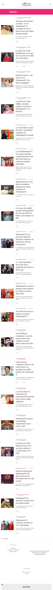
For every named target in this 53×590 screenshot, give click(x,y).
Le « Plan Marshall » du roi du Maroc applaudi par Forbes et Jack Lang (25, 266)
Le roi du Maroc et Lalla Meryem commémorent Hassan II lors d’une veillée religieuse (25, 396)
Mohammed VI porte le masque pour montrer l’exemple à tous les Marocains (25, 290)
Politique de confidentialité (13, 550)
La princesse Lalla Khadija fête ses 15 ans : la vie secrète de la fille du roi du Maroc (25, 54)
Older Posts (5, 538)
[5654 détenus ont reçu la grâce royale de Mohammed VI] (7, 317)
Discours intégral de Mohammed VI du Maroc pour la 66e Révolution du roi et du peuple (25, 476)
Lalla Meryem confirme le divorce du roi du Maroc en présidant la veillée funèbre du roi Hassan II (25, 368)
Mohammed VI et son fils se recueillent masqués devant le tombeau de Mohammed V (24, 187)
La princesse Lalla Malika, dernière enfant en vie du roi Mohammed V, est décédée (23, 106)
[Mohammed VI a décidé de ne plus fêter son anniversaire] (7, 503)
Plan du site (13, 548)
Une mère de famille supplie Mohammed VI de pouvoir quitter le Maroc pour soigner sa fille (25, 213)
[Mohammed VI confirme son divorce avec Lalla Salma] (7, 525)
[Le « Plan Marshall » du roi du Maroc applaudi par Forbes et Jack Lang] (7, 269)
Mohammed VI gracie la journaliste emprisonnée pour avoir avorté (24, 422)
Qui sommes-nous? (26, 572)
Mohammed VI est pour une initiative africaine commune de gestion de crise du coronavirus (25, 239)
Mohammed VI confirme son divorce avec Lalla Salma (24, 522)
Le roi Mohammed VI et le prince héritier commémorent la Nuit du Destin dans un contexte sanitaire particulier (24, 157)
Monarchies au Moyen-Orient (22, 494)
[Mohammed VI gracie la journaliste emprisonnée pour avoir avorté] (7, 425)
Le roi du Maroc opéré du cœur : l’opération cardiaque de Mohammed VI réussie (25, 131)
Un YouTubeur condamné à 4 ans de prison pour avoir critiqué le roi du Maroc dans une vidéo (24, 338)
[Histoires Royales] (26, 4)
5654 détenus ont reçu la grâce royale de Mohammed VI (24, 313)
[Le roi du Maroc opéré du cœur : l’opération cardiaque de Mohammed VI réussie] (7, 134)
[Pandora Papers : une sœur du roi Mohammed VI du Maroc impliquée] (7, 82)
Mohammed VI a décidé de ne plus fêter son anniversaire (25, 500)
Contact (26, 573)
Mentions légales (13, 551)
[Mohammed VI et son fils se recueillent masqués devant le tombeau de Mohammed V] (7, 190)
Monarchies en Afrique (25, 17)
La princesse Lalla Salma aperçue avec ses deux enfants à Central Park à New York (23, 448)
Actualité (18, 17)
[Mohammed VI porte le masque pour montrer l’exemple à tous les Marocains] (7, 293)
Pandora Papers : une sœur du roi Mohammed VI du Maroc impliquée (24, 79)
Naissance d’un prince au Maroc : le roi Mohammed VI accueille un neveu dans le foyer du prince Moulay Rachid (25, 27)
